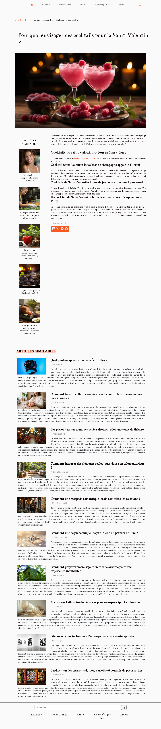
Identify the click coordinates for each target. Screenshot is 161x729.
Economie (46, 4)
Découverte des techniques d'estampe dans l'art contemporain (92, 636)
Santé (82, 4)
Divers (121, 4)
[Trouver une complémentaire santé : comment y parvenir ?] (29, 235)
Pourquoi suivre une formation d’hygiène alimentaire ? (29, 215)
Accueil (18, 20)
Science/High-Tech (102, 4)
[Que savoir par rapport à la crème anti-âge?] (29, 160)
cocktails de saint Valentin (85, 158)
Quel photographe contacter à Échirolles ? (79, 360)
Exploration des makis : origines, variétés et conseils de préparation (96, 670)
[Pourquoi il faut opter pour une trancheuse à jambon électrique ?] (29, 311)
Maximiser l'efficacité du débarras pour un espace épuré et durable (95, 602)
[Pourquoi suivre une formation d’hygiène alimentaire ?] (29, 198)
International (65, 4)
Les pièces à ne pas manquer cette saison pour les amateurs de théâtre (97, 429)
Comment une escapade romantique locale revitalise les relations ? (95, 499)
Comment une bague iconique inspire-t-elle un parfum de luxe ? (94, 533)
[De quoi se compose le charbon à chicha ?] (29, 276)
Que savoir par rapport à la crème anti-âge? (29, 178)
